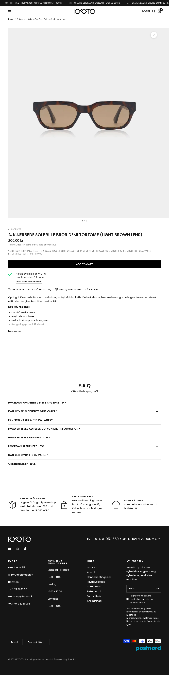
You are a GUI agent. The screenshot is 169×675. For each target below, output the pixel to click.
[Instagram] (19, 549)
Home (10, 19)
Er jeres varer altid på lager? (30, 420)
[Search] (153, 11)
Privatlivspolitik (96, 581)
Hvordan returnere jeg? (26, 446)
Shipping (27, 244)
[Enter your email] (157, 589)
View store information (29, 281)
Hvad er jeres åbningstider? (29, 437)
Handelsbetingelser (99, 577)
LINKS (91, 561)
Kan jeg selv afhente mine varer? (32, 411)
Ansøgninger (94, 601)
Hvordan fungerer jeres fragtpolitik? (37, 403)
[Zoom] (154, 35)
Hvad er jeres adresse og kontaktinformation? (44, 429)
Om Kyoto (93, 567)
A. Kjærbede (14, 229)
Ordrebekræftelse (21, 464)
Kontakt (92, 572)
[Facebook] (12, 549)
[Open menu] (10, 11)
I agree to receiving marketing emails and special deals (142, 599)
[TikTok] (27, 548)
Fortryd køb (94, 596)
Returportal (94, 591)
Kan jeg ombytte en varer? (28, 455)
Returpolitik (94, 586)
